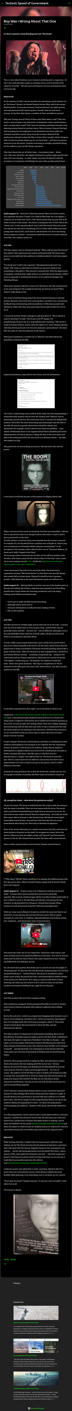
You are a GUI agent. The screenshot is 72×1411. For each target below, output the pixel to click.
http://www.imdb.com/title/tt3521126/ (47, 1124)
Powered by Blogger (37, 1408)
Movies (6, 1259)
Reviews (13, 1259)
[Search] (51, 3)
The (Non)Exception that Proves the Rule (26, 1388)
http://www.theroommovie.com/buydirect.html (26, 1163)
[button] (5, 28)
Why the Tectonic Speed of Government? (26, 1322)
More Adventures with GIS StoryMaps (25, 1355)
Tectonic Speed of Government (26, 3)
